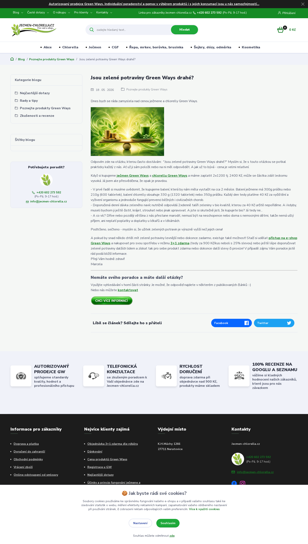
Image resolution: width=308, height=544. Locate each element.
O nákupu (59, 12)
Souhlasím (167, 523)
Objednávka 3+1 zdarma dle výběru (112, 444)
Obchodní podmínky (28, 459)
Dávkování (94, 452)
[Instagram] (244, 484)
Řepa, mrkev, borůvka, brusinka (156, 47)
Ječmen (95, 47)
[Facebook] (236, 484)
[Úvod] (44, 29)
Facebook (221, 323)
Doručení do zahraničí (29, 452)
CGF (115, 47)
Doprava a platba (26, 444)
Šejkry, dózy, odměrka (212, 47)
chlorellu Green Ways (169, 175)
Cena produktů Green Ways (107, 459)
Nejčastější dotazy (100, 475)
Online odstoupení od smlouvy (36, 475)
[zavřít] (302, 4)
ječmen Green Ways (133, 175)
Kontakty (102, 12)
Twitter (262, 323)
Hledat (184, 30)
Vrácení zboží (23, 467)
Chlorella (70, 47)
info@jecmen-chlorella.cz (48, 201)
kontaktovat (128, 290)
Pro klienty (81, 12)
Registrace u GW (99, 467)
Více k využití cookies (204, 509)
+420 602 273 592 (209, 13)
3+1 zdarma (180, 243)
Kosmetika (251, 47)
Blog (16, 12)
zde (172, 536)
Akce (48, 47)
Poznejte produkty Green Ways (51, 59)
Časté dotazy (36, 12)
